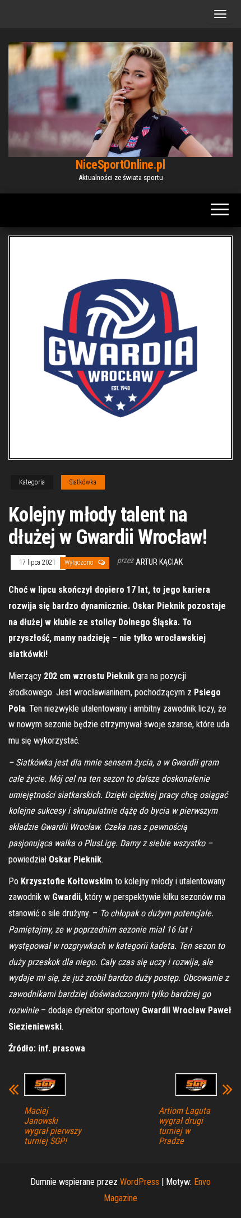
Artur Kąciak (159, 561)
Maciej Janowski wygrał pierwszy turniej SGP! (52, 1126)
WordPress (139, 1182)
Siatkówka (82, 482)
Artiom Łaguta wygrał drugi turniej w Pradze (184, 1126)
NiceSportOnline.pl (120, 165)
